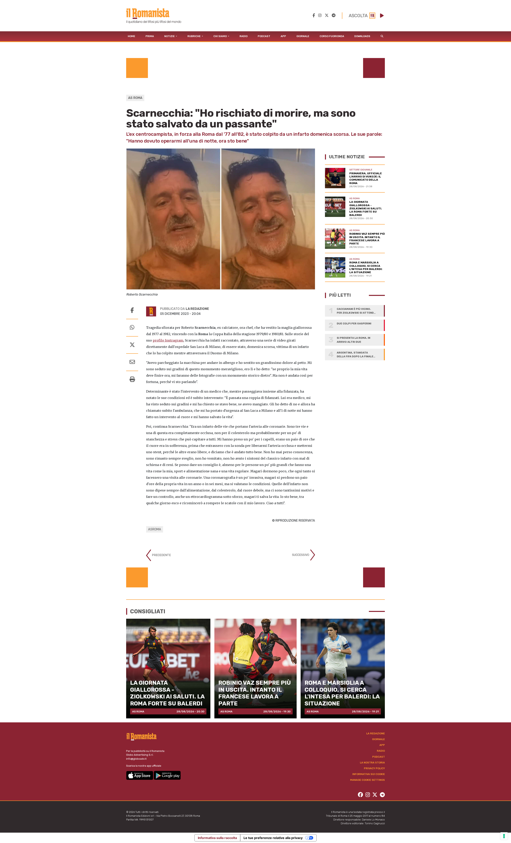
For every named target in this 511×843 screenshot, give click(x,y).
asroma (154, 529)
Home (131, 36)
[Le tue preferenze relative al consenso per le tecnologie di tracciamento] (504, 836)
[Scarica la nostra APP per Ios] (140, 775)
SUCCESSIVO (301, 554)
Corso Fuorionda (332, 36)
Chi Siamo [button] (220, 36)
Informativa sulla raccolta (217, 838)
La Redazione (375, 733)
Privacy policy (374, 768)
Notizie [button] (169, 36)
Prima (150, 36)
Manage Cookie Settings (367, 779)
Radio (244, 36)
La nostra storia (372, 762)
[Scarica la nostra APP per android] (167, 775)
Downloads (362, 36)
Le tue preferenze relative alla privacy (273, 838)
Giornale (302, 36)
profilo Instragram (168, 340)
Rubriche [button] (194, 36)
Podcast (264, 36)
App (283, 36)
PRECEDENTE (161, 555)
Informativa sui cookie (368, 774)
